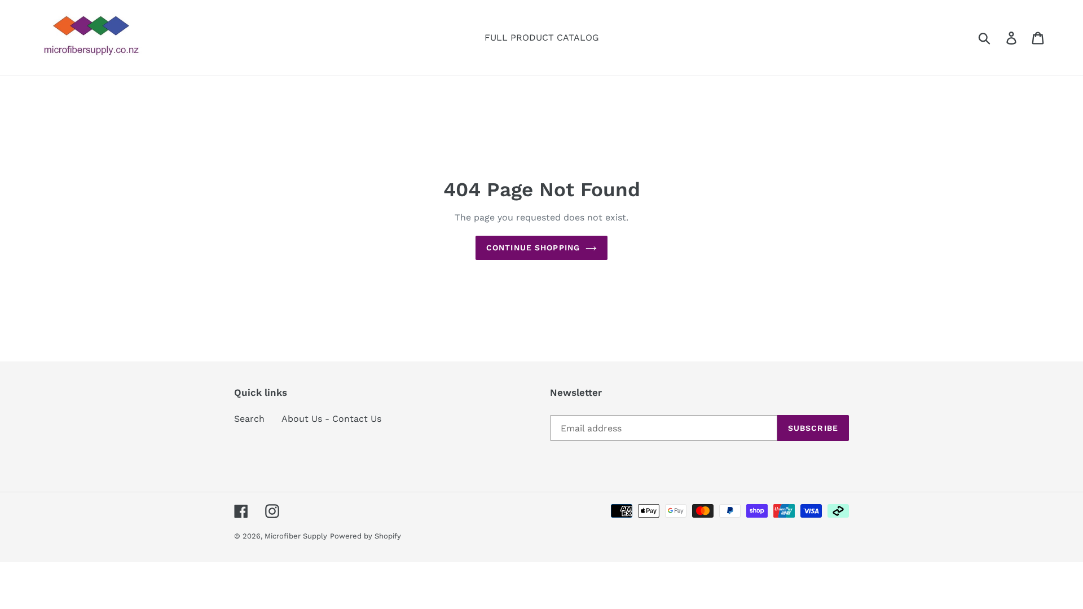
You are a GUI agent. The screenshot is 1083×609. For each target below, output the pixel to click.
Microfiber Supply (296, 536)
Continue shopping (533, 247)
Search (249, 418)
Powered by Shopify (365, 536)
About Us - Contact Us (331, 418)
